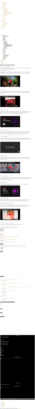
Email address (2, 247)
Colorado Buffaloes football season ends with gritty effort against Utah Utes (11, 279)
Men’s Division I (5, 8)
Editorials (4, 23)
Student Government (6, 3)
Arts (2, 16)
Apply (1, 352)
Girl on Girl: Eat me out (4, 294)
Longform (4, 37)
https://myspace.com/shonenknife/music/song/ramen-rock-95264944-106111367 (10, 202)
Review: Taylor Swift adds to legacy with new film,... (8, 239)
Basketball (5, 9)
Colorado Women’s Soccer (7, 11)
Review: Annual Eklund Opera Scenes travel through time (9, 236)
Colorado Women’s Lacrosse (8, 13)
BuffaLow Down (6, 22)
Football (5, 10)
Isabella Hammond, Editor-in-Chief (4, 341)
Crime (4, 4)
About (1, 347)
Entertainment (2, 63)
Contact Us (3, 402)
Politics (4, 5)
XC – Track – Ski (5, 15)
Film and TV (4, 17)
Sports (2, 40)
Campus (4, 6)
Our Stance (5, 24)
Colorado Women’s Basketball (8, 12)
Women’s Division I (5, 43)
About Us (3, 401)
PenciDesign (15, 399)
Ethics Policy (2, 355)
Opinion (3, 20)
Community (4, 7)
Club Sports (4, 14)
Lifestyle (4, 19)
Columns (4, 21)
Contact (1, 349)
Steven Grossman (3, 66)
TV (4, 18)
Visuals (3, 26)
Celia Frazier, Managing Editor (4, 343)
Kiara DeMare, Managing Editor (4, 344)
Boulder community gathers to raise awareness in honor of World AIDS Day (10, 290)
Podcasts (3, 27)
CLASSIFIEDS (3, 405)
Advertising (1, 350)
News (2, 34)
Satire (4, 25)
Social (2, 404)
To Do (2, 28)
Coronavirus (4, 2)
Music (5, 63)
